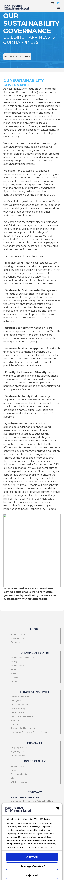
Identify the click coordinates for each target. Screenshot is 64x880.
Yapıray (14, 661)
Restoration (16, 720)
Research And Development (23, 728)
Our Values (15, 642)
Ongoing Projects (19, 747)
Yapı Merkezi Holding (20, 634)
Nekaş (14, 681)
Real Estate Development (22, 716)
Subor (13, 673)
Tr (53, 3)
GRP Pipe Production (20, 704)
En (59, 3)
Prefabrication (17, 712)
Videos (14, 778)
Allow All (32, 856)
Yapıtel (14, 669)
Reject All (32, 875)
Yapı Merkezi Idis (18, 665)
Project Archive (18, 755)
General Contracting (20, 697)
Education (15, 724)
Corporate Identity (19, 774)
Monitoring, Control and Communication (29, 732)
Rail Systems (16, 700)
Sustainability (23, 56)
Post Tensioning (18, 708)
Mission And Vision (19, 638)
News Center (17, 770)
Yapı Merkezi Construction (22, 657)
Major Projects (17, 751)
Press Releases (17, 766)
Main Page (9, 56)
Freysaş (14, 677)
